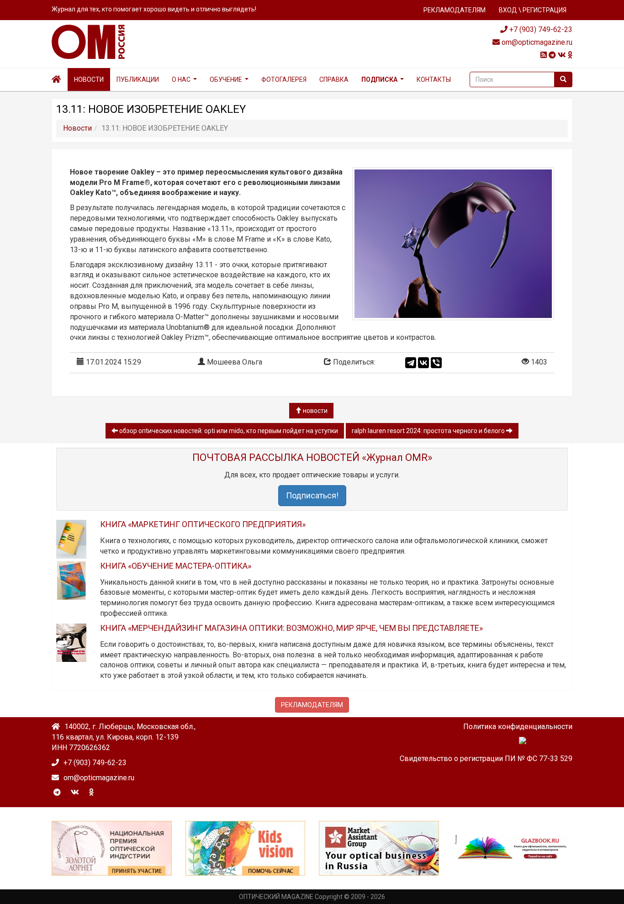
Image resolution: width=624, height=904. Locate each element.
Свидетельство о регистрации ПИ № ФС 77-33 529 (486, 758)
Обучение (226, 79)
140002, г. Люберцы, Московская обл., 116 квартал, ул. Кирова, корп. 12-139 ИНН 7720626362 (124, 737)
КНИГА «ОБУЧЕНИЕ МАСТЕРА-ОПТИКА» (175, 566)
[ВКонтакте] (423, 362)
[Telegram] (410, 362)
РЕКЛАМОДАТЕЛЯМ (454, 10)
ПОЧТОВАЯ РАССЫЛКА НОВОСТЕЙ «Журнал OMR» (312, 457)
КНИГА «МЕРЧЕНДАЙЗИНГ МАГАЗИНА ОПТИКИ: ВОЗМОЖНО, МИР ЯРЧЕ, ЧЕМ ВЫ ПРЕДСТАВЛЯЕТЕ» (291, 628)
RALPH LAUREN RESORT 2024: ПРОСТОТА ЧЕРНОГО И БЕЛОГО (429, 430)
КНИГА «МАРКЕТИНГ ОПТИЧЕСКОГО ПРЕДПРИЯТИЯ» (203, 524)
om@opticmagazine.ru (536, 42)
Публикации (137, 79)
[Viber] (436, 362)
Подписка (379, 79)
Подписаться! (312, 495)
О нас (181, 79)
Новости (89, 79)
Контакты (434, 79)
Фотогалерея (284, 79)
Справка (334, 79)
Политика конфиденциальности (517, 726)
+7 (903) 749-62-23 (540, 29)
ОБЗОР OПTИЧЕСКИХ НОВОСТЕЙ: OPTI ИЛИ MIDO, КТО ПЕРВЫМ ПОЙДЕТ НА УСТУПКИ (228, 430)
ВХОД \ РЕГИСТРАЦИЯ (532, 10)
